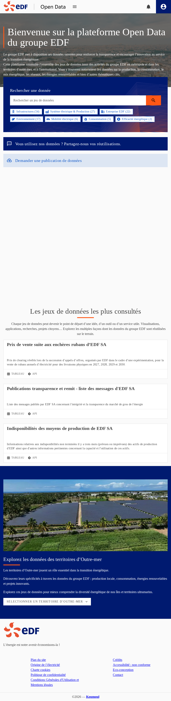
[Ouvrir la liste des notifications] (148, 6)
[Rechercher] (153, 100)
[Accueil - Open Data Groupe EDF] (33, 6)
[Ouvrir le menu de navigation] (74, 6)
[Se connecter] (163, 6)
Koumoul (92, 696)
